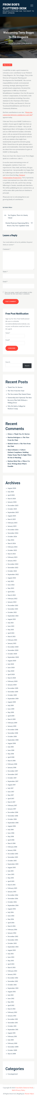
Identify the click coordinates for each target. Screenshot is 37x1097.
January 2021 (12, 643)
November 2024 (13, 533)
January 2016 (12, 850)
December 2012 (13, 978)
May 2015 (11, 878)
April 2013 (11, 964)
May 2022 (11, 588)
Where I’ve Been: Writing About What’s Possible (19, 463)
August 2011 (11, 1033)
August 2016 (12, 826)
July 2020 (11, 664)
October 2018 (12, 736)
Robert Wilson (8, 207)
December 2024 (13, 529)
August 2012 (12, 991)
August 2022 (12, 578)
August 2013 (12, 950)
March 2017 (11, 802)
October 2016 (12, 819)
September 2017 (13, 781)
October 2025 (12, 509)
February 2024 (12, 547)
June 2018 (11, 750)
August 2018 (12, 743)
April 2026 (11, 495)
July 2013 (11, 954)
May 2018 (11, 754)
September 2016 (13, 823)
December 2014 (13, 895)
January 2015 (12, 891)
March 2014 (11, 926)
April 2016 (11, 840)
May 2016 (11, 836)
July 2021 (11, 623)
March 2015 (11, 885)
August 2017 (12, 785)
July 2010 (11, 1040)
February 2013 (12, 971)
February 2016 (12, 847)
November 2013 (13, 940)
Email (5, 281)
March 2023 (12, 554)
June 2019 (11, 709)
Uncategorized (13, 1074)
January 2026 (12, 502)
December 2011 (13, 1019)
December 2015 (13, 854)
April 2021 (11, 633)
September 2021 (13, 616)
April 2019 (11, 716)
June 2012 (11, 998)
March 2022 (12, 595)
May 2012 (11, 1002)
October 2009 (12, 1050)
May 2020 (11, 671)
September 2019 (13, 698)
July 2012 (11, 995)
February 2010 (12, 1043)
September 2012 (13, 988)
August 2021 (12, 619)
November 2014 (13, 898)
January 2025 (12, 526)
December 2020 (13, 647)
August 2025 (12, 516)
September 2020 (13, 657)
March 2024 (12, 543)
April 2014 (11, 923)
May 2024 (11, 540)
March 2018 (11, 760)
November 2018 (13, 733)
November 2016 (13, 816)
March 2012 (11, 1009)
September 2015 (13, 864)
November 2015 (13, 857)
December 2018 (13, 729)
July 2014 (11, 912)
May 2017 (11, 795)
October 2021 (12, 612)
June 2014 (11, 916)
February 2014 (12, 929)
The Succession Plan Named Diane (19, 394)
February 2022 (12, 598)
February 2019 (12, 723)
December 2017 (13, 771)
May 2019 (11, 712)
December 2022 (13, 564)
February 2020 (12, 681)
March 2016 (11, 843)
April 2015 (11, 881)
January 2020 (12, 685)
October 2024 (12, 536)
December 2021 (13, 605)
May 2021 (11, 629)
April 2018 (11, 757)
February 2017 (12, 805)
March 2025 (12, 519)
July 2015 (11, 871)
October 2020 (12, 654)
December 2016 (13, 812)
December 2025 (13, 505)
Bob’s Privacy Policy (18, 1090)
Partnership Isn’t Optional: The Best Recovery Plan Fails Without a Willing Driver (20, 400)
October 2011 (12, 1026)
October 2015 (12, 860)
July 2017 (10, 788)
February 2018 (12, 764)
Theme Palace (29, 1094)
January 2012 (12, 1016)
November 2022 (13, 567)
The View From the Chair (16, 391)
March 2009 (12, 1054)
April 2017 (11, 798)
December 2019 (13, 688)
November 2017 (13, 774)
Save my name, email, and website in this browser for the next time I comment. (18, 293)
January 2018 (12, 767)
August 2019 (12, 702)
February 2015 (12, 888)
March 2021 (11, 636)
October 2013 (12, 943)
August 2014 (12, 909)
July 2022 (11, 581)
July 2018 (11, 747)
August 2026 (12, 488)
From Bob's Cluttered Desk (24, 1088)
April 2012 (11, 1005)
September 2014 (13, 905)
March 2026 (12, 498)
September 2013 (13, 947)
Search (7, 362)
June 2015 (11, 874)
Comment (6, 249)
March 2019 (11, 719)
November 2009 (13, 1047)
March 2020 (12, 678)
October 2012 (12, 985)
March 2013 (11, 967)
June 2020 (11, 667)
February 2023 (12, 557)
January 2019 (12, 726)
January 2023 (12, 561)
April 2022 (11, 592)
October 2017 (12, 778)
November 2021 (13, 609)
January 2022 (12, 602)
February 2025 (12, 523)
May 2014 (11, 919)
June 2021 (11, 626)
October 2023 (12, 550)
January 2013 (12, 974)
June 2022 (11, 585)
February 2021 (12, 640)
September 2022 (13, 574)
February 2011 (12, 1036)
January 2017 (12, 809)
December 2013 (13, 936)
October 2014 (12, 902)
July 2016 (11, 829)
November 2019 (13, 692)
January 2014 (12, 933)
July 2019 (11, 705)
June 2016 (11, 833)
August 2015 (12, 867)
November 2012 (13, 981)
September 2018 (13, 740)
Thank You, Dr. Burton (15, 387)
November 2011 (13, 1023)
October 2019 (12, 695)
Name (5, 271)
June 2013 (11, 957)
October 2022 (12, 571)
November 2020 (13, 650)
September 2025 (13, 512)
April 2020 (11, 674)
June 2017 (11, 792)
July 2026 (11, 492)
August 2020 (12, 661)
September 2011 (13, 1029)
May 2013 (11, 960)
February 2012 (12, 1012)
